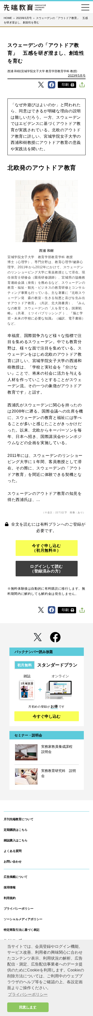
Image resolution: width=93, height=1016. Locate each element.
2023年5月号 (77, 75)
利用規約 (10, 898)
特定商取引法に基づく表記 (21, 930)
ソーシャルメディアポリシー (23, 919)
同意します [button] (27, 1007)
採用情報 (10, 887)
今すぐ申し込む (47, 716)
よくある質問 (13, 851)
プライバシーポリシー (18, 908)
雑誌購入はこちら (16, 840)
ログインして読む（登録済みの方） (46, 568)
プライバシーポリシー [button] (28, 994)
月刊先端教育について (18, 819)
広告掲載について (16, 877)
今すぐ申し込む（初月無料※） (46, 548)
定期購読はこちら (16, 830)
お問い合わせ (13, 861)
